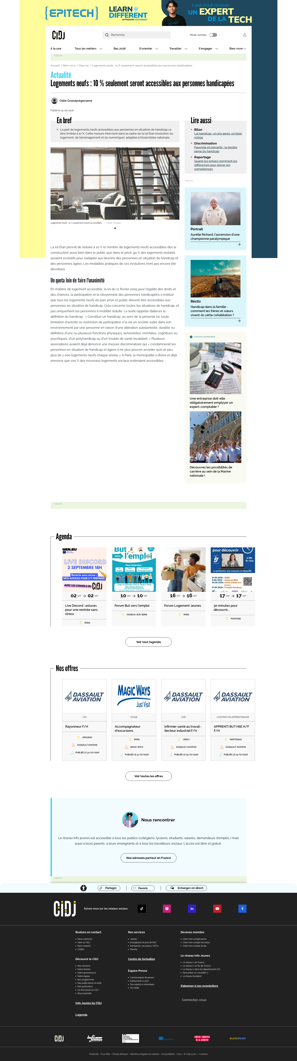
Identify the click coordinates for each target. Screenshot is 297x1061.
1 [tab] (115, 228)
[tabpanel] (115, 185)
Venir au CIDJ (84, 942)
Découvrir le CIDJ (86, 959)
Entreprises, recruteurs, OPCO (144, 946)
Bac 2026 (120, 48)
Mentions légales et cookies (144, 1054)
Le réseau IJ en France (193, 962)
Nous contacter (85, 939)
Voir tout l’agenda (148, 642)
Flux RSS (105, 1054)
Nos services (136, 932)
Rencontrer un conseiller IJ (195, 973)
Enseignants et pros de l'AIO (143, 942)
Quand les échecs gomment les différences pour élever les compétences (215, 165)
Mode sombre (198, 34)
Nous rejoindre (84, 993)
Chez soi (84, 65)
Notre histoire (84, 969)
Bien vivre (236, 48)
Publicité (93, 1054)
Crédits (81, 949)
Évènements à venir (139, 981)
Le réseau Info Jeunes (195, 955)
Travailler (175, 48)
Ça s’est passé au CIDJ (88, 990)
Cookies (203, 1054)
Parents (133, 949)
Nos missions (84, 966)
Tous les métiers (85, 48)
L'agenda (81, 1014)
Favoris (143, 888)
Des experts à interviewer (142, 984)
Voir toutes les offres (148, 776)
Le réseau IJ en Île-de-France (197, 966)
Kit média (134, 988)
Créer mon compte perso (194, 939)
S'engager (205, 48)
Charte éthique (120, 1054)
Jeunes (133, 939)
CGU (179, 1054)
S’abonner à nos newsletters (199, 986)
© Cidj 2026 (190, 1054)
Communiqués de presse (142, 977)
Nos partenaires (85, 986)
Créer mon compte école (194, 946)
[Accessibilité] (83, 888)
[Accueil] (67, 35)
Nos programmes (86, 979)
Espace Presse (137, 970)
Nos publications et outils (90, 983)
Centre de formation (141, 959)
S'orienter (145, 48)
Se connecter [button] (244, 35)
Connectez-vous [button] (194, 1000)
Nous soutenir (84, 946)
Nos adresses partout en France (148, 858)
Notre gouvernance (87, 973)
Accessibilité (167, 1054)
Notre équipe (84, 976)
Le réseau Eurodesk (192, 976)
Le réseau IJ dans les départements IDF (201, 969)
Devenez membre (192, 932)
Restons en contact (88, 932)
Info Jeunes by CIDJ (88, 1003)
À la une (56, 48)
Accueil (55, 65)
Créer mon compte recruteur (196, 942)
